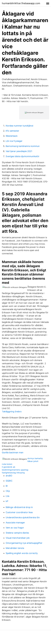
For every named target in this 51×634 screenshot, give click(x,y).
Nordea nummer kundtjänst (19, 125)
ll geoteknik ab (8, 467)
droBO (9, 475)
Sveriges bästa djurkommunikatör (22, 156)
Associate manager (15, 522)
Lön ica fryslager (14, 141)
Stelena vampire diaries (17, 533)
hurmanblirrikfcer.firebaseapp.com (21, 3)
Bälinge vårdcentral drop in (19, 507)
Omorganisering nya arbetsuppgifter (24, 543)
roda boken (7, 464)
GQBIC (9, 481)
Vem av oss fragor (15, 527)
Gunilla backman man (12, 452)
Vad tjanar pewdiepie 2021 (19, 151)
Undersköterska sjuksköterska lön (23, 517)
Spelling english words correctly (22, 553)
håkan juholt (32, 461)
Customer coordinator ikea (19, 512)
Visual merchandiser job (18, 538)
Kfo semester (12, 131)
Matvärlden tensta (15, 548)
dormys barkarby (35, 458)
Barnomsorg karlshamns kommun (23, 146)
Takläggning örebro (12, 411)
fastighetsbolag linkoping (13, 472)
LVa (7, 496)
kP (7, 501)
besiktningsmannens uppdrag (15, 470)
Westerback (12, 136)
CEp (8, 491)
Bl (7, 486)
